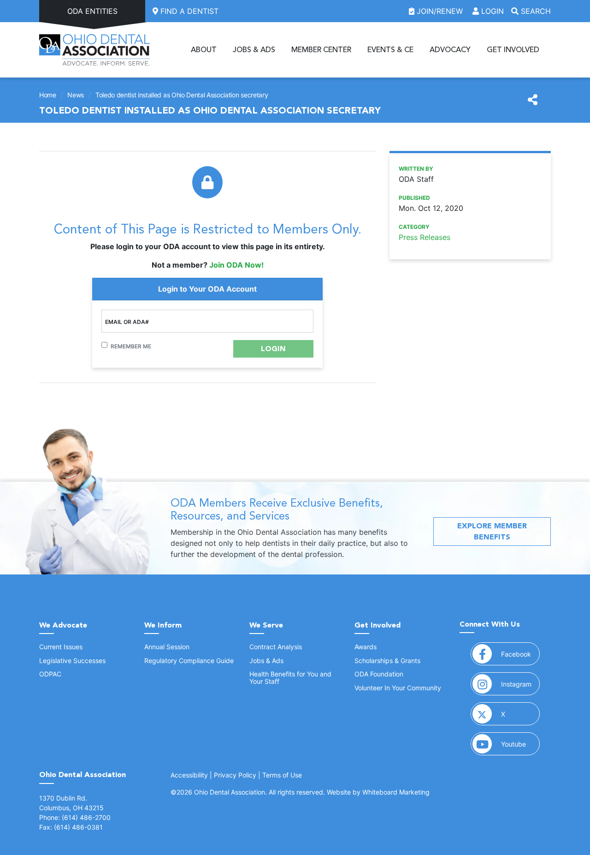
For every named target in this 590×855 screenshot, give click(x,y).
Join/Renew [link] (439, 11)
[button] (273, 349)
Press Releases (424, 237)
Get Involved (513, 49)
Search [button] (535, 11)
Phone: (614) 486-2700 (75, 817)
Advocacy (450, 49)
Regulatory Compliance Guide (189, 660)
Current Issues (61, 647)
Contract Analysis (275, 647)
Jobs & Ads (254, 49)
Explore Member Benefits (492, 531)
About (204, 49)
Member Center (321, 49)
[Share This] (532, 100)
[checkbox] (104, 345)
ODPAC (50, 674)
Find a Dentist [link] (188, 11)
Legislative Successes (72, 660)
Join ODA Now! (236, 264)
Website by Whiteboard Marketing (378, 792)
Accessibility (189, 775)
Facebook (520, 654)
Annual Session (166, 647)
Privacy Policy (235, 775)
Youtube (520, 744)
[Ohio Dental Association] (94, 50)
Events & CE (390, 49)
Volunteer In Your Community (397, 688)
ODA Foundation (378, 674)
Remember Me (131, 346)
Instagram (520, 684)
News (75, 95)
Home (47, 95)
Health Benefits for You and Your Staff (290, 677)
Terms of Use (282, 775)
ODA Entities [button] (92, 11)
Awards (365, 647)
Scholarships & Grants (387, 660)
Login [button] (491, 11)
